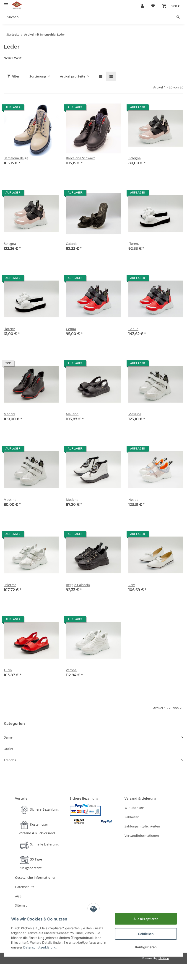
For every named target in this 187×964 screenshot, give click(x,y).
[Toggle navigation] (6, 3)
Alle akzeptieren (145, 919)
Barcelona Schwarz (80, 158)
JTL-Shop (163, 958)
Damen (9, 737)
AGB (18, 896)
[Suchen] (178, 17)
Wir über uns (135, 808)
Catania (72, 243)
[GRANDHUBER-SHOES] (17, 5)
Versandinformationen (142, 835)
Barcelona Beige (16, 158)
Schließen (146, 934)
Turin (8, 670)
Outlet (8, 749)
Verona (71, 670)
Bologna (134, 158)
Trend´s (10, 760)
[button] (142, 6)
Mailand (72, 414)
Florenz (134, 243)
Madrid (9, 414)
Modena (72, 499)
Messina (134, 414)
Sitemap (21, 905)
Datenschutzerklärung (39, 947)
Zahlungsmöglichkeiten (142, 826)
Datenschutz (24, 887)
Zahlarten (132, 817)
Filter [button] (14, 76)
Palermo (10, 585)
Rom (131, 585)
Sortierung (37, 76)
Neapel (133, 499)
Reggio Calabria (78, 585)
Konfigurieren (146, 947)
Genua (71, 329)
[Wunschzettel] (153, 6)
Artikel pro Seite (72, 76)
